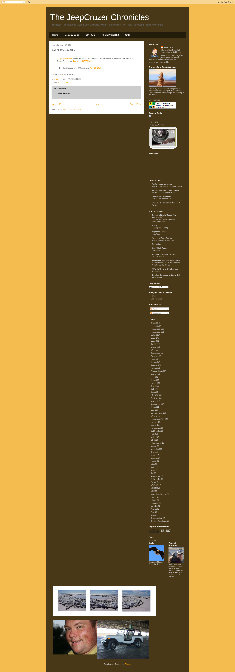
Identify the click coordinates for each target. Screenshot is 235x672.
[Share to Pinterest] (79, 79)
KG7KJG (154, 395)
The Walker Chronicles (161, 197)
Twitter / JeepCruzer (159, 521)
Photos (154, 500)
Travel (153, 386)
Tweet (66, 83)
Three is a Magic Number (162, 238)
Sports (153, 374)
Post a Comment (63, 93)
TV (152, 473)
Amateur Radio (157, 371)
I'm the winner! (157, 277)
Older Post (135, 104)
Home (55, 35)
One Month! (156, 250)
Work (153, 350)
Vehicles (154, 506)
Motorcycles (156, 479)
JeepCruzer (168, 47)
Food (153, 359)
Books (153, 425)
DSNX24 (154, 488)
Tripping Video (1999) (160, 228)
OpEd (153, 389)
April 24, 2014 (95, 68)
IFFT (153, 377)
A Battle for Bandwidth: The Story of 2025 (167, 186)
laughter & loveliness (160, 232)
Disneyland (155, 449)
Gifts (127, 35)
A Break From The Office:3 (161, 199)
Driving (153, 401)
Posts (154, 309)
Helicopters (155, 428)
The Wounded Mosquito (162, 184)
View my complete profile (159, 62)
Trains (153, 452)
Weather (154, 416)
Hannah (154, 422)
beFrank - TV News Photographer (166, 190)
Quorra (153, 446)
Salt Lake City (156, 413)
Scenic (153, 467)
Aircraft (154, 509)
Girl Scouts (155, 431)
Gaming (154, 365)
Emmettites (156, 244)
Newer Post (58, 104)
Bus (152, 410)
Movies (154, 362)
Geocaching (155, 404)
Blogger (128, 664)
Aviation (154, 356)
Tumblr (153, 344)
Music (153, 380)
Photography (156, 443)
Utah (153, 464)
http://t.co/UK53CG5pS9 (82, 61)
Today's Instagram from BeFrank (163, 193)
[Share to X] (74, 79)
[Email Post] (64, 79)
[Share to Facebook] (76, 79)
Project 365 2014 (157, 419)
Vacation (154, 458)
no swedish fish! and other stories (166, 261)
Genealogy (155, 515)
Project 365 (155, 332)
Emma (153, 347)
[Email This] (69, 79)
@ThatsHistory (66, 59)
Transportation (156, 518)
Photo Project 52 (110, 35)
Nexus (153, 482)
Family (153, 383)
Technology (155, 353)
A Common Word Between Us (163, 240)
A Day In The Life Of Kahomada (165, 269)
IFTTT (60, 83)
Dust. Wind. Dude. (159, 248)
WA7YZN (90, 35)
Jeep (153, 392)
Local (153, 341)
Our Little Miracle (158, 257)
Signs (153, 470)
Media (153, 407)
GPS (153, 440)
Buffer (153, 335)
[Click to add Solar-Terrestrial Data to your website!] (150, 117)
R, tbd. (154, 226)
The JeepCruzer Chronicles (99, 17)
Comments (156, 313)
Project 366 (155, 329)
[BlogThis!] (71, 79)
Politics (154, 368)
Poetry (153, 461)
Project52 (154, 503)
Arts (152, 512)
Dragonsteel (155, 476)
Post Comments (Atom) (72, 110)
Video (153, 437)
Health (153, 497)
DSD (153, 491)
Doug (153, 338)
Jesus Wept (156, 234)
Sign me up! (156, 271)
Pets (153, 434)
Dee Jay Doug (72, 35)
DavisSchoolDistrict (158, 494)
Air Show (154, 398)
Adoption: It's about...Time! (163, 254)
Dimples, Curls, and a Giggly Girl (166, 275)
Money (153, 455)
